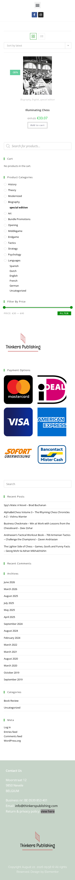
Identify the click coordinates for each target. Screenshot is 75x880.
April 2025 (9, 617)
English (35, 99)
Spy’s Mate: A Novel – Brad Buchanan (25, 505)
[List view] (41, 36)
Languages (14, 260)
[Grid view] (33, 36)
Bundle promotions (19, 219)
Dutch (13, 271)
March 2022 (10, 644)
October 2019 (11, 672)
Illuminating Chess (37, 110)
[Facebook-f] (34, 14)
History (12, 184)
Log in (7, 727)
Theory (12, 190)
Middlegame (15, 231)
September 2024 (13, 624)
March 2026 (10, 589)
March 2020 (10, 665)
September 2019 (13, 679)
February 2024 (12, 637)
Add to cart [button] (37, 125)
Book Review (11, 700)
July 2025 (9, 603)
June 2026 (9, 582)
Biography (25, 99)
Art (10, 213)
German (14, 285)
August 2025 (11, 596)
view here (48, 811)
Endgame (13, 237)
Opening (13, 225)
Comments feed (13, 736)
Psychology (14, 254)
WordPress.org (12, 740)
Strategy (13, 248)
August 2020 (11, 658)
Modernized (15, 196)
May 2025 (9, 610)
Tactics (12, 243)
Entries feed (10, 732)
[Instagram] (40, 14)
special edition (47, 99)
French (14, 280)
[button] (37, 5)
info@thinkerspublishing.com (36, 806)
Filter (64, 313)
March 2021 (10, 651)
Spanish (14, 266)
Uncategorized (18, 290)
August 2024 (11, 630)
